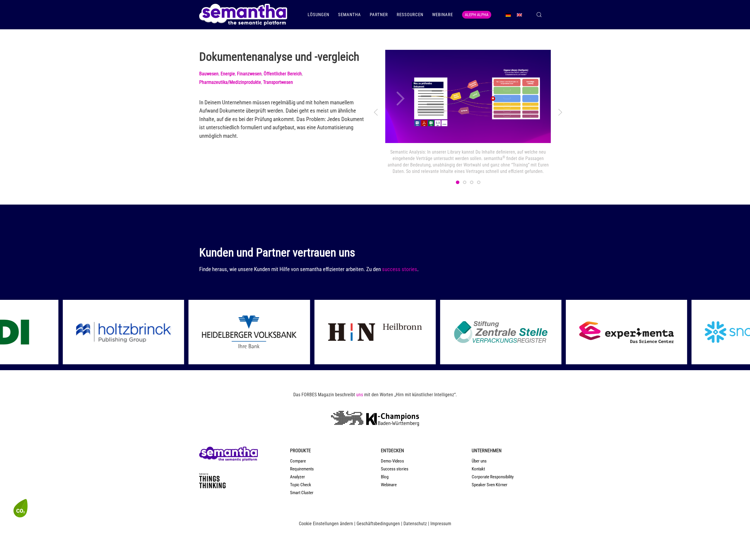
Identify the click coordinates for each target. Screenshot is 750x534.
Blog (384, 476)
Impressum (440, 523)
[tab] (457, 182)
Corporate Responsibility (493, 476)
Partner (379, 14)
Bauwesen (209, 73)
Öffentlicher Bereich (283, 73)
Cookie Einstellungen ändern (326, 523)
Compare (298, 461)
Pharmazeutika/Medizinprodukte (230, 82)
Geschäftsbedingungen (378, 523)
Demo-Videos (392, 461)
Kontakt (478, 469)
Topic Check (300, 484)
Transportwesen (278, 82)
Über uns (479, 461)
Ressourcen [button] (410, 14)
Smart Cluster (301, 492)
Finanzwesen (249, 73)
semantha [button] (349, 14)
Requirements (302, 469)
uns (359, 394)
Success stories (394, 469)
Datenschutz (415, 523)
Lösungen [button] (318, 14)
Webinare (442, 14)
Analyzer (297, 476)
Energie (228, 73)
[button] (539, 14)
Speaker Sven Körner (489, 484)
